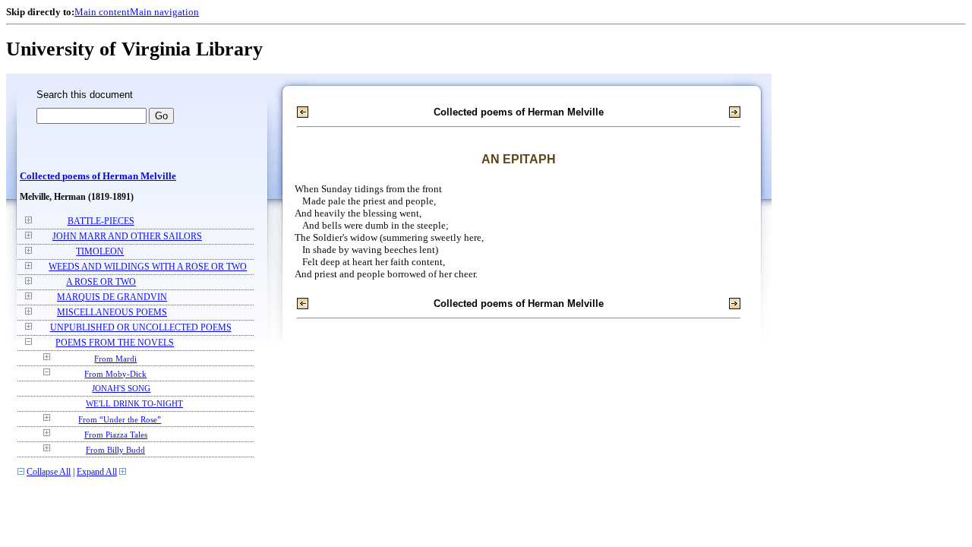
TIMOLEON (100, 252)
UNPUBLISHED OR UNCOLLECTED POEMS (141, 328)
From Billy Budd (115, 449)
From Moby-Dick (115, 373)
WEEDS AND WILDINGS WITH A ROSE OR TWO (148, 267)
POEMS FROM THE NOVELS (114, 343)
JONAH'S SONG (121, 388)
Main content (102, 11)
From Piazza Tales (115, 434)
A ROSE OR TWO (101, 282)
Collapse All (49, 472)
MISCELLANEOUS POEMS (112, 313)
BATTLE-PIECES (101, 221)
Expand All (97, 472)
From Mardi (115, 358)
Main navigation (164, 11)
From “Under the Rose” (119, 419)
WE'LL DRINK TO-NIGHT (134, 404)
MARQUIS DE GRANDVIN (112, 297)
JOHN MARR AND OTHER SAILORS (127, 237)
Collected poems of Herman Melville (98, 176)
